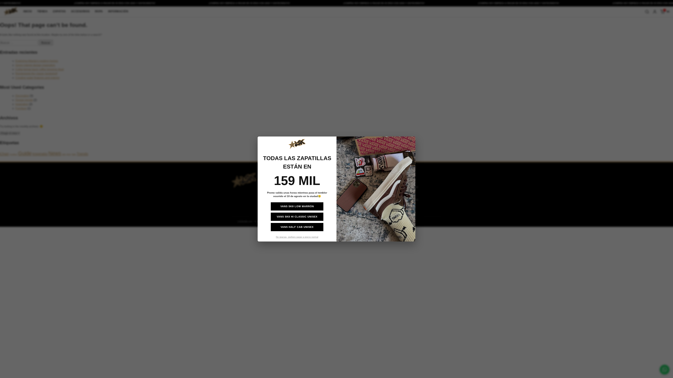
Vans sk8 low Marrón (297, 206)
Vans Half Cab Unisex (297, 227)
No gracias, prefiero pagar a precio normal (297, 237)
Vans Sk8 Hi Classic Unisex (297, 216)
